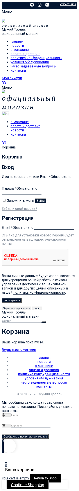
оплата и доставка (25, 54)
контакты (18, 70)
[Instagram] (39, 5)
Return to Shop (45, 478)
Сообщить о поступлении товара (25, 436)
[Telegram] (32, 5)
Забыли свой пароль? (19, 209)
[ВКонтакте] (47, 5)
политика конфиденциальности (36, 58)
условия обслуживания (30, 62)
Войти (41, 200)
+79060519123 (68, 4)
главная (17, 41)
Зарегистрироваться (16, 308)
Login (37, 308)
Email (17, 228)
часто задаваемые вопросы (34, 66)
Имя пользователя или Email (37, 177)
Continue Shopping (27, 484)
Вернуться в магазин (19, 350)
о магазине (20, 50)
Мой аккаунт (12, 78)
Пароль (19, 188)
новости (17, 45)
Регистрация (12, 300)
